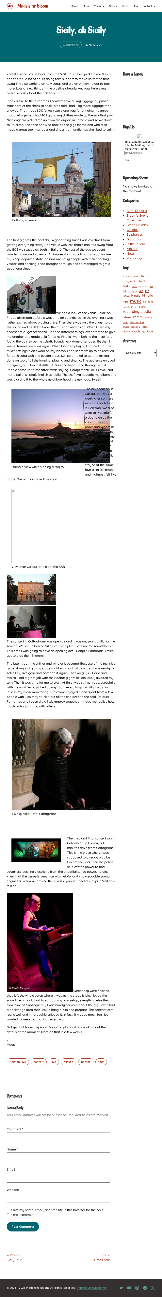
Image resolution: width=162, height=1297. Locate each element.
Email (12, 1169)
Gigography (71, 45)
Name (12, 1149)
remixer (149, 317)
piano (142, 306)
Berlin (126, 286)
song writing (137, 322)
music (135, 301)
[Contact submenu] (154, 6)
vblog (145, 326)
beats (143, 281)
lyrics (126, 295)
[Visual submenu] (104, 6)
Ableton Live (18, 1062)
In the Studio (136, 244)
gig (141, 290)
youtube (147, 331)
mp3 (125, 301)
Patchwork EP (130, 306)
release (127, 317)
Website (13, 1190)
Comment (15, 1129)
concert (39, 1062)
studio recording (131, 326)
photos (85, 1062)
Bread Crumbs (137, 225)
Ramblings (135, 258)
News (131, 253)
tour (101, 1062)
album (143, 276)
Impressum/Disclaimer (92, 1287)
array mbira (130, 281)
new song (148, 301)
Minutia (68, 1062)
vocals (135, 331)
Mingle (135, 295)
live (54, 1062)
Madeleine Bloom (32, 6)
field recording (130, 291)
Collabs (132, 230)
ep (151, 286)
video (126, 331)
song (125, 322)
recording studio (137, 311)
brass (134, 286)
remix (137, 317)
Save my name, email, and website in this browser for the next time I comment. (57, 1212)
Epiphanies (135, 234)
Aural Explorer (137, 211)
